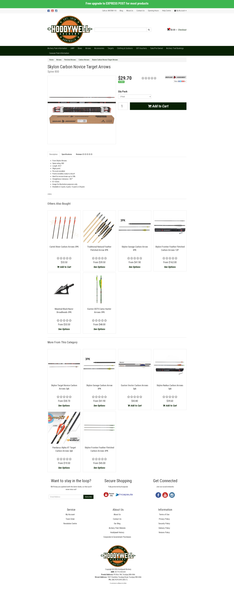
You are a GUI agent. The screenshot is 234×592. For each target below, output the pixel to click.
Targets (111, 48)
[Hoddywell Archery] (70, 29)
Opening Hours (153, 11)
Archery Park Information (57, 48)
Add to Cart (159, 106)
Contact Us (140, 11)
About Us (129, 11)
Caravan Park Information (59, 53)
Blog (121, 11)
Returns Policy (164, 532)
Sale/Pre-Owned (156, 48)
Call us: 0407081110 (109, 11)
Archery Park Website (117, 528)
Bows (80, 48)
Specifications (67, 154)
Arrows (88, 48)
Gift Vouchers (141, 48)
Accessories (99, 48)
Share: (176, 81)
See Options (99, 266)
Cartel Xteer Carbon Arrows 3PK (64, 246)
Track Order (70, 519)
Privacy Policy (164, 519)
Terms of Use (164, 514)
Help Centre (166, 11)
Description (53, 154)
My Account (70, 514)
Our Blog (117, 523)
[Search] (148, 30)
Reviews (79, 154)
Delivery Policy (164, 528)
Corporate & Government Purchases (117, 537)
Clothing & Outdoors (125, 48)
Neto (125, 583)
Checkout (182, 29)
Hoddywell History (117, 532)
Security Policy (164, 523)
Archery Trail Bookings (175, 48)
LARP (72, 48)
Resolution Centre (70, 523)
